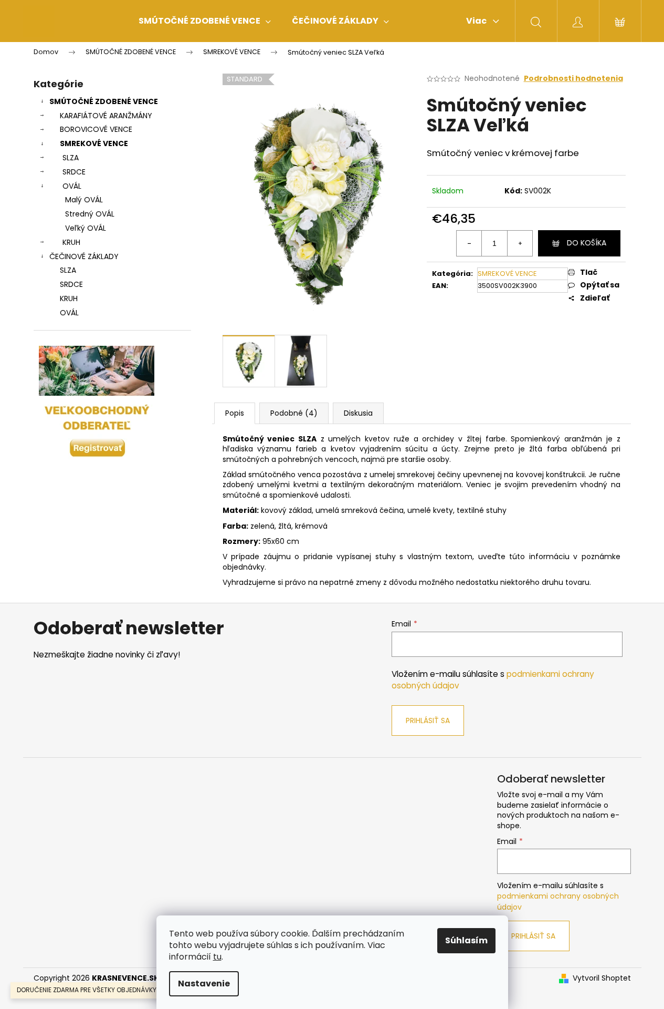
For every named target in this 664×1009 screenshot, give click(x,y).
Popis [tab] (234, 413)
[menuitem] (204, 21)
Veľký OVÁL (85, 228)
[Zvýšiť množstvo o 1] (519, 243)
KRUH (71, 242)
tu (217, 957)
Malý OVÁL (84, 199)
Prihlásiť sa (428, 720)
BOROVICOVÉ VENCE (96, 129)
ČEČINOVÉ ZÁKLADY (84, 256)
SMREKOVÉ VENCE (94, 143)
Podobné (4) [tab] (294, 413)
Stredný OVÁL (89, 214)
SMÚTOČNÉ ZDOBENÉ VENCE (103, 101)
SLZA (70, 157)
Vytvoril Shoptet (602, 978)
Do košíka (586, 243)
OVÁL (71, 186)
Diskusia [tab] (358, 413)
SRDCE (74, 172)
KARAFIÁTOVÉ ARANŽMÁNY (106, 115)
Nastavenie (204, 983)
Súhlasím (466, 940)
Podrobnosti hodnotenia (573, 79)
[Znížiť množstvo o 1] (469, 243)
